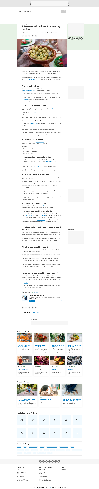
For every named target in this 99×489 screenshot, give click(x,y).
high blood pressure (32, 114)
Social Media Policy (42, 473)
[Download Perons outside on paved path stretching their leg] (27, 390)
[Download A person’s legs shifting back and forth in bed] (72, 390)
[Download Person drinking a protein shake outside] (57, 337)
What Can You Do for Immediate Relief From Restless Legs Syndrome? (72, 400)
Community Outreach (20, 475)
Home (18, 469)
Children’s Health (33, 426)
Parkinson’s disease (49, 161)
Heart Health (55, 426)
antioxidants (26, 99)
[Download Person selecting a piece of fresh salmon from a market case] (24, 337)
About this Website (42, 470)
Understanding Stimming (46, 399)
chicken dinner (51, 281)
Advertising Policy (42, 472)
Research (45, 205)
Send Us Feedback (42, 469)
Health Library (19, 477)
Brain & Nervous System (44, 397)
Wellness (66, 439)
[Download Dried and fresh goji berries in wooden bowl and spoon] (41, 337)
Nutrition (35, 24)
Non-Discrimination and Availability (45, 480)
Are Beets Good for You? (41, 368)
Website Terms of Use (43, 476)
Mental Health (77, 426)
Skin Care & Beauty (55, 439)
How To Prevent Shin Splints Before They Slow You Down (26, 400)
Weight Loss (50, 452)
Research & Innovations (21, 476)
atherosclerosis (37, 166)
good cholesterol (33, 112)
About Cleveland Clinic (20, 470)
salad (44, 281)
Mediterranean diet (33, 123)
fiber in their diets (40, 142)
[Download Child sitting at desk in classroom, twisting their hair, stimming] (49, 390)
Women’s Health (77, 439)
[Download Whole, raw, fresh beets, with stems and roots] (41, 360)
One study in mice (42, 215)
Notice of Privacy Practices (43, 479)
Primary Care (44, 439)
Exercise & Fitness (44, 426)
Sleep (64, 397)
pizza (47, 281)
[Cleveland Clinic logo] (26, 292)
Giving (18, 473)
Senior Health (19, 452)
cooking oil (51, 108)
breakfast (26, 282)
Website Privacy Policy (43, 477)
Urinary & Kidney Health (41, 452)
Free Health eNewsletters (21, 479)
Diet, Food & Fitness (30, 24)
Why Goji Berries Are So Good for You (40, 346)
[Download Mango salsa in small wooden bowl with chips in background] (57, 360)
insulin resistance (41, 219)
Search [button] (63, 10)
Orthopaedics (20, 397)
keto (58, 191)
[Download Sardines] (74, 360)
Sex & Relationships (27, 452)
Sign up (31, 300)
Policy (76, 40)
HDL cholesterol (42, 236)
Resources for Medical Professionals (23, 480)
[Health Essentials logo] (34, 292)
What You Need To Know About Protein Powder (23, 368)
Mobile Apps (64, 469)
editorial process (35, 312)
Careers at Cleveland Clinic (21, 472)
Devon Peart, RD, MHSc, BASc (31, 79)
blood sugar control (28, 215)
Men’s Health (66, 426)
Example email (59, 300)
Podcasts (63, 470)
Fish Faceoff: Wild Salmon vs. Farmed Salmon (24, 346)
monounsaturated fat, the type (29, 90)
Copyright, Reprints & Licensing (44, 475)
